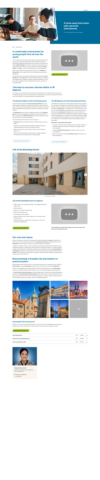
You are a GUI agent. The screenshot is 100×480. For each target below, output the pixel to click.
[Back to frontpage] (13, 47)
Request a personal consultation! (59, 74)
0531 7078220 (19, 376)
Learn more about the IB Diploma (58, 141)
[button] (85, 175)
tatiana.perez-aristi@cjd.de (21, 374)
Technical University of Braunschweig (27, 274)
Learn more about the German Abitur (21, 140)
